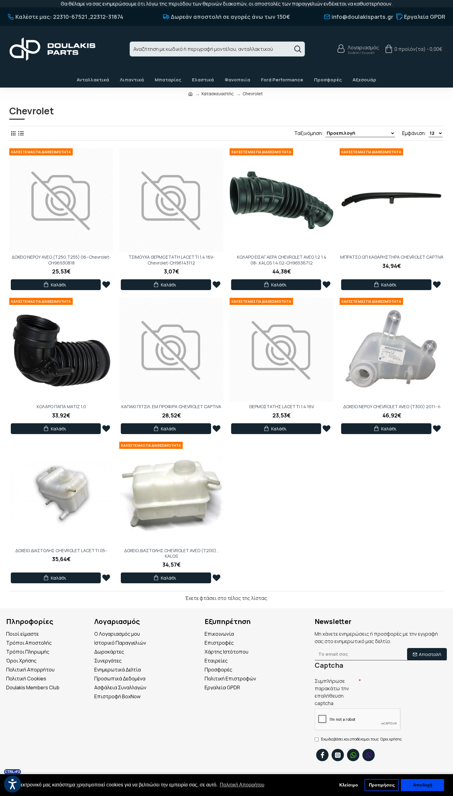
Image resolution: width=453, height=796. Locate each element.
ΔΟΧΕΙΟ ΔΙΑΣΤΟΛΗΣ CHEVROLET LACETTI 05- (61, 550)
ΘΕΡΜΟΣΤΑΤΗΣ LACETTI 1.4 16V (281, 406)
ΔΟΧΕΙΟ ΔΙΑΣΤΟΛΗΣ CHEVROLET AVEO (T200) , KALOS (171, 553)
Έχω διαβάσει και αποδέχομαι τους (361, 739)
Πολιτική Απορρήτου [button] (242, 784)
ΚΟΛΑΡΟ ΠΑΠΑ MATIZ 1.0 (61, 406)
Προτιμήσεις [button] (382, 784)
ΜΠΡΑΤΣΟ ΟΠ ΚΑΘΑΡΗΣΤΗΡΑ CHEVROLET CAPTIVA (391, 257)
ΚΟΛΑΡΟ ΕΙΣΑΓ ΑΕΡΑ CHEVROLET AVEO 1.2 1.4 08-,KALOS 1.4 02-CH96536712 (281, 259)
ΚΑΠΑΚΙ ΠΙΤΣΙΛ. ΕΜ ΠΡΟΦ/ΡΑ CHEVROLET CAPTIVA (171, 406)
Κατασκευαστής (218, 93)
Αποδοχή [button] (422, 784)
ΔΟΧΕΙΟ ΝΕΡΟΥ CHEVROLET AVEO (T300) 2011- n (391, 406)
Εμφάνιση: (414, 133)
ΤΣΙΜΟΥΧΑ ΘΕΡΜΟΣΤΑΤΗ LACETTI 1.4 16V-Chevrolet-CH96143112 (171, 259)
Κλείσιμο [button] (348, 784)
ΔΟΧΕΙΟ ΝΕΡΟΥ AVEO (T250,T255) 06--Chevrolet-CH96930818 (61, 259)
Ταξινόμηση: (308, 133)
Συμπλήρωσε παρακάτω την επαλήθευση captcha (332, 692)
